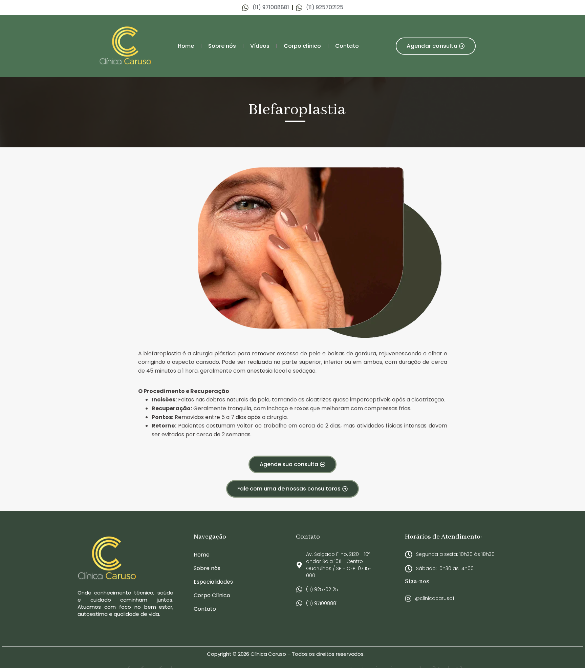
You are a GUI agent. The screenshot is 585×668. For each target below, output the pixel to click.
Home (186, 46)
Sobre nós (222, 46)
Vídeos (259, 46)
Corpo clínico (302, 46)
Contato (347, 46)
